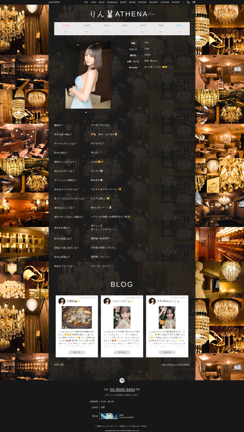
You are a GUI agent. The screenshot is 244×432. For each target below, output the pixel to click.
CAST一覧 (58, 364)
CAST (93, 2)
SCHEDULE (112, 2)
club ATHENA (54, 2)
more (77, 352)
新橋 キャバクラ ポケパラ (107, 426)
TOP (86, 2)
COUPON (165, 2)
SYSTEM (142, 2)
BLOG (101, 2)
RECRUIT (153, 2)
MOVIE (132, 2)
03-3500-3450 (122, 389)
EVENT (123, 2)
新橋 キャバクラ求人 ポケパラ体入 (133, 426)
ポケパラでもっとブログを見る (176, 364)
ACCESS (176, 2)
